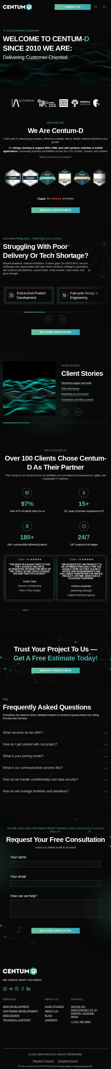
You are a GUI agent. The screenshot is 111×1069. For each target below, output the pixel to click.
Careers (51, 1020)
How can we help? (23, 896)
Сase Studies (54, 1006)
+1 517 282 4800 (80, 1021)
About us (51, 1011)
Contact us (72, 7)
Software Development (20, 1011)
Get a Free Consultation (55, 332)
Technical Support (17, 1020)
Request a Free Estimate (55, 210)
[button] (48, 318)
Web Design (11, 1015)
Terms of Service (81, 1066)
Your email (18, 876)
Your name (18, 857)
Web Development (16, 1006)
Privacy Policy (43, 1061)
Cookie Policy (68, 1061)
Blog (48, 1015)
